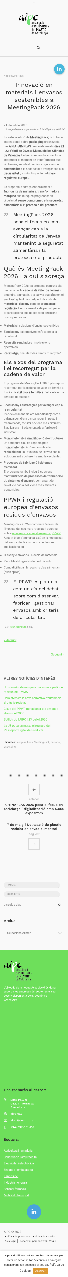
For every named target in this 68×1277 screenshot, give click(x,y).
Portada (19, 76)
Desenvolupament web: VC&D (37, 1241)
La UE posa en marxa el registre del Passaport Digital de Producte (27, 728)
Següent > (57, 654)
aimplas (21, 742)
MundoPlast (18, 627)
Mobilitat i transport (16, 1195)
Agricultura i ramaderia (18, 1150)
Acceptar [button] (40, 1271)
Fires (30, 742)
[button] (59, 69)
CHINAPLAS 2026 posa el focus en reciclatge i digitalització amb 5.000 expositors (34, 809)
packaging (10, 747)
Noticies (11, 885)
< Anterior (10, 640)
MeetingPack (41, 742)
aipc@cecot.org (21, 1120)
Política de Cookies (44, 1236)
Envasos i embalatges (18, 1170)
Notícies (8, 76)
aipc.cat (16, 1113)
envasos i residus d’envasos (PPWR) (36, 533)
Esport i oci (11, 1176)
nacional (55, 742)
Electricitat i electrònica (19, 1163)
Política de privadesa (17, 1236)
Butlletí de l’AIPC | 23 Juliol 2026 (25, 719)
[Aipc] (34, 24)
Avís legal (10, 1241)
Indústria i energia (15, 1182)
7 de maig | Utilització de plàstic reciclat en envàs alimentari (34, 827)
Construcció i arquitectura (20, 1157)
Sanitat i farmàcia (15, 1189)
